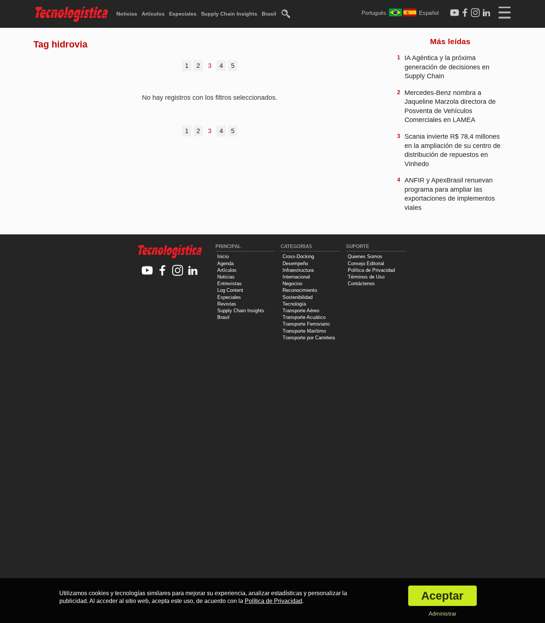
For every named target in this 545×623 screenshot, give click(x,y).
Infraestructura (298, 270)
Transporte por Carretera (309, 337)
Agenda (225, 263)
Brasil (269, 14)
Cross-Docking (298, 256)
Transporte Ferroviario (306, 324)
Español (429, 13)
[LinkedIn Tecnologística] (486, 13)
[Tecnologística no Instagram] (177, 271)
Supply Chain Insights (229, 14)
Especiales (182, 14)
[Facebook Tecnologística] (464, 13)
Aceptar (442, 595)
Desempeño (295, 263)
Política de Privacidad (371, 270)
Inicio (223, 256)
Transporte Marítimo (304, 331)
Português (373, 13)
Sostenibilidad (298, 297)
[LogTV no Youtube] (147, 271)
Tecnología (294, 304)
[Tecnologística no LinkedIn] (192, 271)
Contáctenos (361, 283)
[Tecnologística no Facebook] (162, 271)
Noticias (126, 14)
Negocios (293, 283)
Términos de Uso (366, 277)
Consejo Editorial (366, 263)
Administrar (442, 613)
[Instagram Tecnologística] (475, 13)
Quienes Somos (365, 256)
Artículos (153, 14)
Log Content (230, 290)
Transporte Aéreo (301, 310)
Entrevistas (229, 283)
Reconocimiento (300, 290)
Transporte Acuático (304, 317)
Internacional (296, 277)
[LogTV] (454, 13)
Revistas (226, 304)
